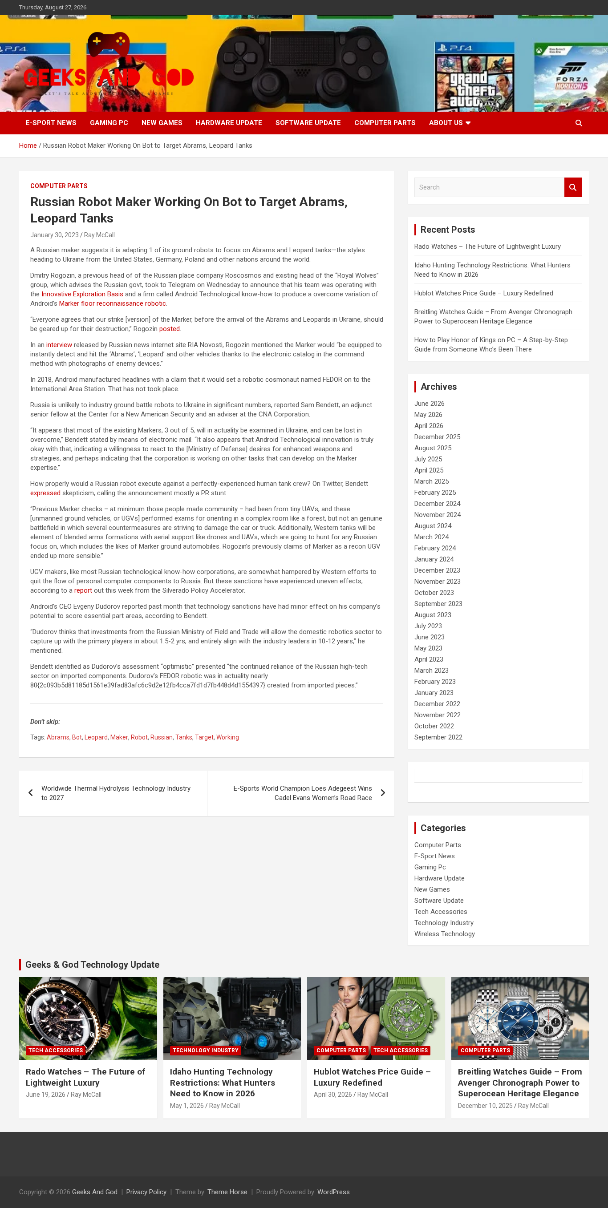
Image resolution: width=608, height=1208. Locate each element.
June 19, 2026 (45, 1094)
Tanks (183, 737)
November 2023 (437, 582)
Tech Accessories (440, 912)
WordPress (333, 1192)
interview (59, 345)
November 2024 (437, 515)
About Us (446, 123)
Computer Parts (385, 123)
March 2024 (431, 537)
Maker (119, 737)
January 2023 (434, 693)
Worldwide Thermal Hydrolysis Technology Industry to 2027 (116, 793)
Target (204, 737)
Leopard (96, 737)
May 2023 (428, 648)
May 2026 (428, 415)
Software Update (308, 123)
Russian (161, 737)
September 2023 (438, 604)
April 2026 (428, 426)
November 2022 (437, 715)
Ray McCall (99, 234)
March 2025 (431, 481)
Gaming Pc (109, 123)
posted (169, 329)
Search (573, 188)
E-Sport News (51, 123)
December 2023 (437, 570)
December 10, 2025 (485, 1105)
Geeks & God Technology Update (92, 964)
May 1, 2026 (187, 1105)
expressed (46, 493)
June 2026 (429, 404)
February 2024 (435, 548)
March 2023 (431, 671)
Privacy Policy (146, 1192)
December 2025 (437, 437)
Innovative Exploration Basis (82, 294)
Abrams (58, 737)
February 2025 (435, 493)
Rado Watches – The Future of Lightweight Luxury (487, 246)
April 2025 (428, 470)
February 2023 (435, 682)
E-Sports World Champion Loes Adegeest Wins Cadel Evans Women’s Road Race (303, 793)
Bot (77, 737)
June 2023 (429, 637)
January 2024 (434, 559)
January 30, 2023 (54, 234)
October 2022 (434, 726)
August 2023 (432, 615)
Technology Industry (444, 923)
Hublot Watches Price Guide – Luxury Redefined (484, 293)
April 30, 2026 (333, 1094)
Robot (139, 737)
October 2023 (434, 593)
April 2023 (428, 659)
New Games (162, 123)
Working (227, 737)
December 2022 (437, 704)
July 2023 (428, 626)
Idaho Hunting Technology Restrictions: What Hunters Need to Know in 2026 (222, 1083)
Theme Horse (227, 1192)
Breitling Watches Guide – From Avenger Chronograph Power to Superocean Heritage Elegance (520, 1083)
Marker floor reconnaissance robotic (112, 303)
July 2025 (428, 459)
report (83, 590)
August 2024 (432, 526)
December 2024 (437, 504)
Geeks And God (95, 1192)
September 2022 (438, 737)
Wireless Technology (444, 934)
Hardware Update (229, 123)
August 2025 (432, 448)
